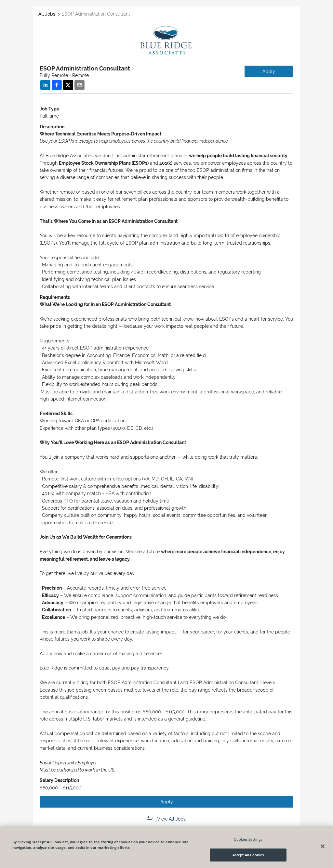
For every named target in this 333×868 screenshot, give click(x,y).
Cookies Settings (248, 839)
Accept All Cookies (248, 854)
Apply (268, 71)
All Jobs (46, 14)
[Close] (322, 846)
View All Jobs (171, 819)
